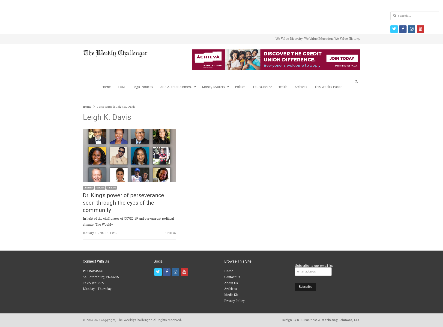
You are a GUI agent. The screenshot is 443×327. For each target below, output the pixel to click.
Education (260, 87)
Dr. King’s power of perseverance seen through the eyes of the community (123, 202)
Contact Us (232, 277)
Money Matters (213, 87)
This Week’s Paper (328, 87)
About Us (231, 283)
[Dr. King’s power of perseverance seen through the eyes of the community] (129, 132)
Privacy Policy (234, 301)
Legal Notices (142, 87)
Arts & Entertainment (176, 87)
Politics (240, 87)
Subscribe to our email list (314, 265)
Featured (100, 187)
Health (282, 87)
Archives (301, 87)
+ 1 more (111, 187)
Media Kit (231, 295)
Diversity (88, 187)
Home (106, 87)
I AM (121, 87)
